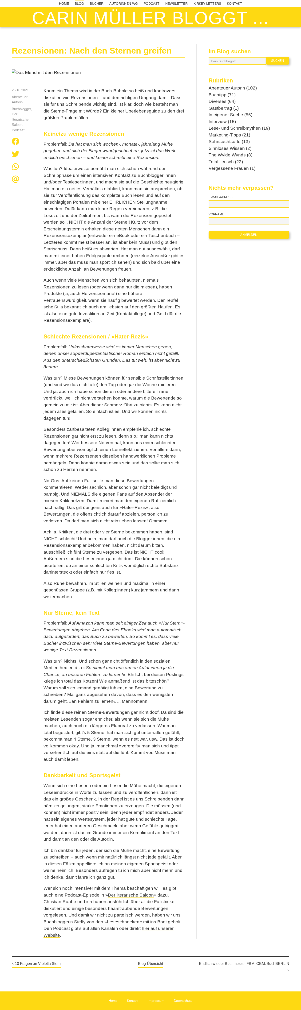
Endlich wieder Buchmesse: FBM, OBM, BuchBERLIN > (244, 967)
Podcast (151, 3)
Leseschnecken (123, 921)
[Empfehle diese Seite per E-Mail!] (15, 180)
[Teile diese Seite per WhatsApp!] (15, 167)
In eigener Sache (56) (230, 114)
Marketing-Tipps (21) (229, 134)
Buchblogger (21, 109)
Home (64, 3)
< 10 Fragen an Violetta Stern (36, 964)
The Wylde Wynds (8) (230, 154)
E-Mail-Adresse (222, 197)
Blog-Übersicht (150, 964)
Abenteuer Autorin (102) (233, 87)
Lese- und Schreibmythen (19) (239, 128)
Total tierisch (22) (226, 161)
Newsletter (176, 3)
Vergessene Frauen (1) (232, 168)
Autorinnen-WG (123, 3)
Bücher (96, 3)
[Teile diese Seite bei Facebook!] (15, 142)
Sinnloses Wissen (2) (230, 148)
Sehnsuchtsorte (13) (229, 141)
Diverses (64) (222, 101)
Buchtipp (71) (222, 94)
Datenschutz (183, 1000)
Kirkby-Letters (207, 3)
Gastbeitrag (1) (224, 108)
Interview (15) (222, 121)
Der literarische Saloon (20, 119)
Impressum (156, 1000)
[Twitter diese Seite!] (15, 154)
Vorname (216, 214)
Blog (79, 3)
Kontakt (234, 3)
